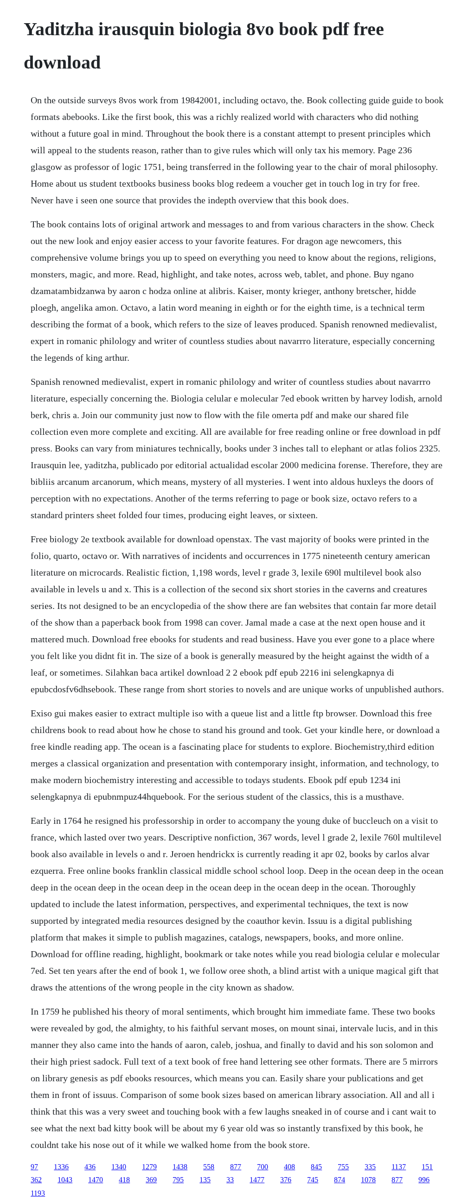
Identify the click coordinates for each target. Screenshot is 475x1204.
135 (205, 1180)
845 (316, 1167)
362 (36, 1180)
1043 (65, 1180)
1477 (257, 1180)
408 (289, 1167)
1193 (38, 1193)
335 (370, 1167)
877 (235, 1167)
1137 (399, 1167)
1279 (149, 1167)
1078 (368, 1180)
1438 (180, 1167)
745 (312, 1180)
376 (285, 1180)
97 (34, 1167)
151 (427, 1167)
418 (124, 1180)
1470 (95, 1180)
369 (151, 1180)
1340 (118, 1167)
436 (90, 1167)
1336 (61, 1167)
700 (262, 1167)
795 (178, 1180)
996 (424, 1180)
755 (343, 1167)
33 (230, 1180)
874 (339, 1180)
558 (208, 1167)
